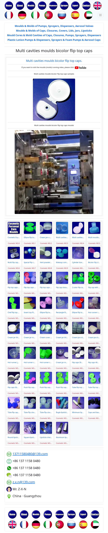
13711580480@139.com (30, 454)
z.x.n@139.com (24, 482)
